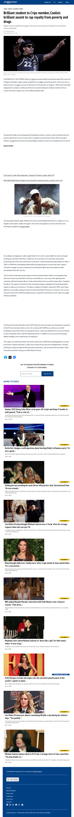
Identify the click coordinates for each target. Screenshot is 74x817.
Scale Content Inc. (37, 771)
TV (54, 2)
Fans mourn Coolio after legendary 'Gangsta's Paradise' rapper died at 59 (29, 175)
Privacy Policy (9, 793)
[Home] (10, 2)
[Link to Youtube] (16, 805)
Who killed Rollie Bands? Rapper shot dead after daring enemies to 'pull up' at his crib (33, 180)
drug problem (25, 226)
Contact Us (9, 802)
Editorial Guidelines (11, 790)
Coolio (33, 79)
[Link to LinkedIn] (22, 805)
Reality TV (48, 2)
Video (67, 2)
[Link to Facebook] (7, 805)
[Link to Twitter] (13, 805)
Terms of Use (9, 799)
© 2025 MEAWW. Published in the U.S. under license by (19, 771)
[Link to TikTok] (19, 805)
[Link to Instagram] (10, 805)
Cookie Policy (9, 796)
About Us (8, 788)
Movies (60, 2)
